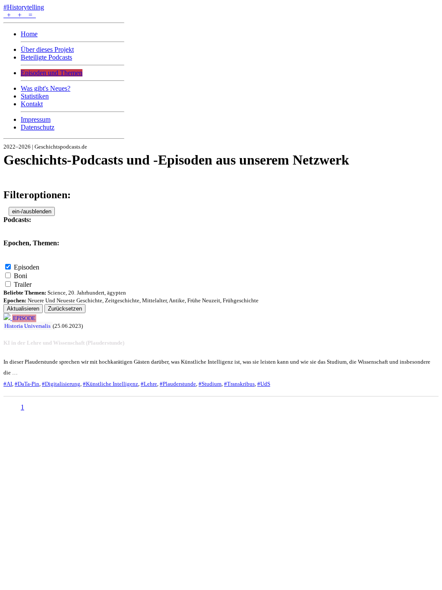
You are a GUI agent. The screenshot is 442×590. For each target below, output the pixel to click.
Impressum (36, 119)
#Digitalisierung (61, 384)
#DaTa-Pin (27, 384)
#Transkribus (239, 384)
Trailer (23, 284)
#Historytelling (23, 7)
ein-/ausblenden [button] (31, 211)
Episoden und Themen (51, 72)
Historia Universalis (27, 326)
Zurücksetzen (65, 308)
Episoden (26, 267)
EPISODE (24, 318)
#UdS (263, 384)
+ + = (19, 15)
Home (29, 34)
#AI (7, 384)
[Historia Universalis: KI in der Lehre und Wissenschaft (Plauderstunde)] (7, 317)
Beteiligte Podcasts (46, 57)
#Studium (210, 384)
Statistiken (35, 96)
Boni (20, 275)
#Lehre (149, 384)
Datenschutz (37, 127)
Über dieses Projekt (47, 49)
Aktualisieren (23, 308)
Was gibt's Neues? (45, 88)
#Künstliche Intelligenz (110, 384)
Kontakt (32, 104)
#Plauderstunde (178, 384)
